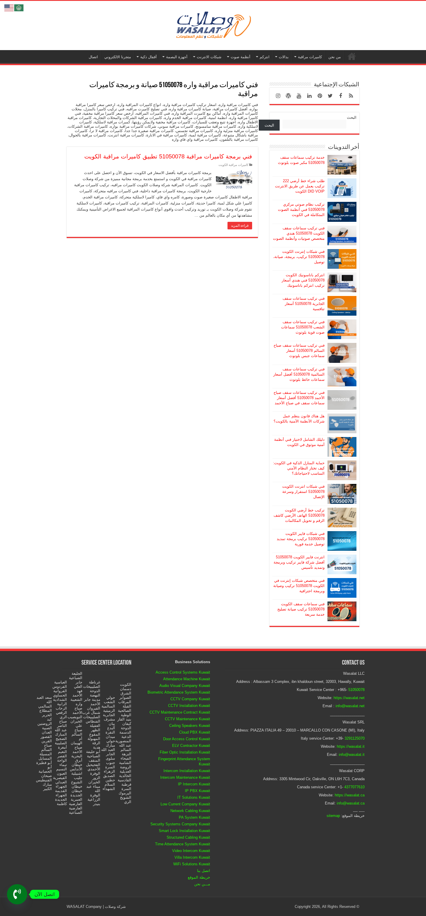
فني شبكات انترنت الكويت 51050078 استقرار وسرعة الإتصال (303, 491)
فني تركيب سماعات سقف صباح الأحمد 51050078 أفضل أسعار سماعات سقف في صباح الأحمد (299, 397)
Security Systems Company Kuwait (180, 824)
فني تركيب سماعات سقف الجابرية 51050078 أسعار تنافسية (304, 303)
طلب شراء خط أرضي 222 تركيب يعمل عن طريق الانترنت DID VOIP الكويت (300, 186)
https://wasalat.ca (350, 795)
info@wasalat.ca (351, 803)
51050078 (356, 690)
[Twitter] (330, 95)
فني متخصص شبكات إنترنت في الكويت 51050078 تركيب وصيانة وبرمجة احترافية (299, 585)
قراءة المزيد (240, 226)
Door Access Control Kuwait (186, 739)
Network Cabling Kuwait (190, 811)
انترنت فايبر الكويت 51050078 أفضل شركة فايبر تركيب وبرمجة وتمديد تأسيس (299, 562)
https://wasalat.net (349, 698)
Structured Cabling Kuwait (188, 837)
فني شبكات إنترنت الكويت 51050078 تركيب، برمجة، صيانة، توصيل (299, 256)
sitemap (333, 815)
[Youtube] (298, 95)
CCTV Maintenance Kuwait (187, 719)
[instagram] (278, 95)
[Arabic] (19, 7)
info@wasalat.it (352, 754)
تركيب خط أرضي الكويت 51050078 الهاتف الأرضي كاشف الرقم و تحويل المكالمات (299, 515)
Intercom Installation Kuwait (186, 771)
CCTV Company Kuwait (190, 699)
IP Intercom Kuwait (194, 784)
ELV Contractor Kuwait (191, 745)
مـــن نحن (202, 884)
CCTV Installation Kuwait (189, 705)
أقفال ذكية (148, 57)
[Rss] (351, 95)
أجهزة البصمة (176, 57)
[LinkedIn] (309, 95)
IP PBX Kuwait (197, 791)
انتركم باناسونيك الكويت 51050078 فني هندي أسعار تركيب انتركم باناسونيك (303, 280)
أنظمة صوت (240, 57)
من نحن (334, 57)
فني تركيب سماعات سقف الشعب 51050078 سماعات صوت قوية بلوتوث (303, 327)
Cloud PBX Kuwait (194, 732)
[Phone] (17, 894)
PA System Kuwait (194, 817)
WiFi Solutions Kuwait (191, 864)
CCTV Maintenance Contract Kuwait (180, 712)
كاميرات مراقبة (310, 57)
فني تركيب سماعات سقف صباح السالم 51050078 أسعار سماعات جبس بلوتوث (299, 350)
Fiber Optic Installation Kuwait (185, 752)
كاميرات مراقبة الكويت (233, 165)
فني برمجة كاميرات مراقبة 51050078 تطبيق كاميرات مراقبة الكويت (168, 156)
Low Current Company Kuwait (185, 804)
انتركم (265, 57)
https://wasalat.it (351, 746)
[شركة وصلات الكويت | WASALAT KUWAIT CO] (213, 24)
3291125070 (355, 738)
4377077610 (354, 787)
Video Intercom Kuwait (191, 851)
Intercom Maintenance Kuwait (185, 777)
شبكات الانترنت (209, 57)
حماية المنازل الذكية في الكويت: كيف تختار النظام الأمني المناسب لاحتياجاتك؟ (299, 468)
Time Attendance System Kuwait (182, 844)
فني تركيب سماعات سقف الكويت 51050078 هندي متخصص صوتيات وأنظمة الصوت (299, 233)
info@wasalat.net (350, 706)
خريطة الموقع (199, 877)
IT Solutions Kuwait (193, 797)
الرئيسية (351, 56)
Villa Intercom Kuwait (192, 857)
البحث (351, 117)
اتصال (93, 57)
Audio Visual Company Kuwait (184, 685)
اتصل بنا (203, 871)
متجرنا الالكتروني (117, 57)
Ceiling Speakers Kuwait (189, 725)
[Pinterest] (319, 95)
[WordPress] (288, 95)
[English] (9, 7)
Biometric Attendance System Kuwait (179, 692)
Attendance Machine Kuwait (186, 679)
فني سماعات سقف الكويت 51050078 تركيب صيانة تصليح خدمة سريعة (301, 609)
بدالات (284, 57)
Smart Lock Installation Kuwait (184, 831)
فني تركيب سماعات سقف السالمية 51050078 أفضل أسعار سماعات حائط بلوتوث (299, 374)
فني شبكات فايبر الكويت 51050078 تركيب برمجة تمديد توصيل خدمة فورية (301, 538)
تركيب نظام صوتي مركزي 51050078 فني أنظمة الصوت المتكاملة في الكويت (301, 209)
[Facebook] (340, 95)
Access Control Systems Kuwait (183, 672)
